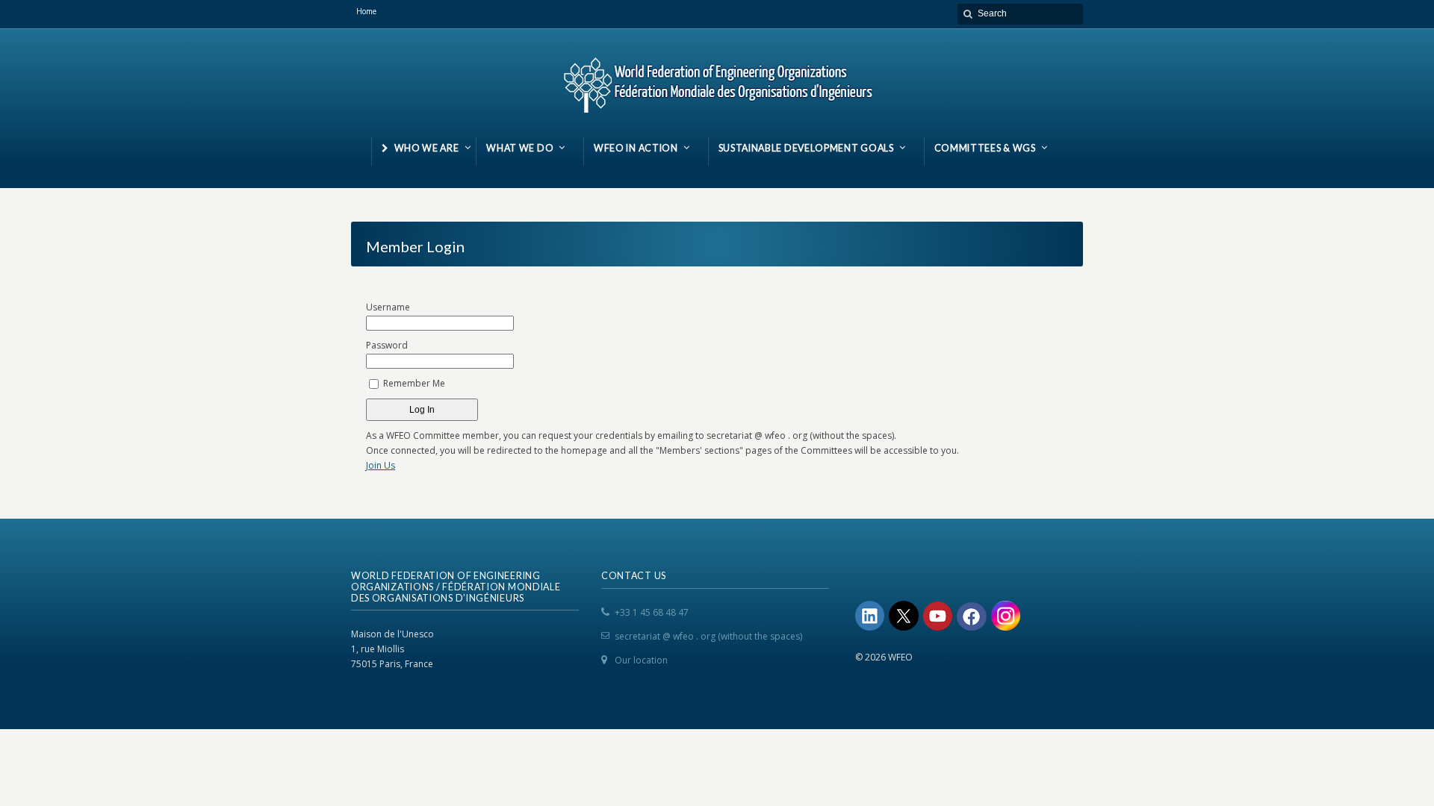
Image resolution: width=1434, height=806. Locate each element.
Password (387, 345)
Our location (641, 660)
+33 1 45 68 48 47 (652, 612)
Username (388, 307)
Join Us (380, 465)
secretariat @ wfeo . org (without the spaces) (708, 636)
